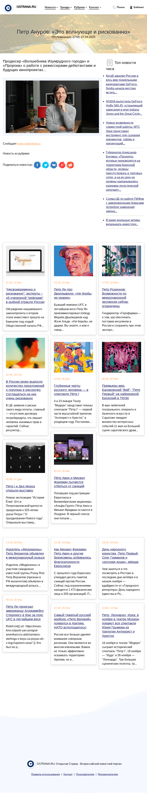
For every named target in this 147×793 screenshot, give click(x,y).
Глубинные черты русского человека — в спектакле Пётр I (71, 390)
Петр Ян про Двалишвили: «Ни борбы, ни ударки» (73, 293)
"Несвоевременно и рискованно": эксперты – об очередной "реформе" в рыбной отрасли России (25, 296)
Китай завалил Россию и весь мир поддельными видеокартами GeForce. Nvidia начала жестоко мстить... (122, 84)
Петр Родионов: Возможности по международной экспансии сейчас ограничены (115, 298)
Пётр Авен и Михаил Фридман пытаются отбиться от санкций (69, 482)
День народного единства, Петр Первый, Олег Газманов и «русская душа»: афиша (120, 556)
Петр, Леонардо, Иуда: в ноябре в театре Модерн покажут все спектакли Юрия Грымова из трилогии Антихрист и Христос (120, 625)
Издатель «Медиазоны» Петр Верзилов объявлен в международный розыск (25, 553)
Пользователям (85, 774)
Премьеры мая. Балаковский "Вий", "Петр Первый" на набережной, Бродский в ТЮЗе (121, 392)
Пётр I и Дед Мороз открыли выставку (20, 488)
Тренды (65, 7)
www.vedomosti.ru (29, 143)
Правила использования (45, 774)
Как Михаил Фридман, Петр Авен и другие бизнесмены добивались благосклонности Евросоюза (72, 558)
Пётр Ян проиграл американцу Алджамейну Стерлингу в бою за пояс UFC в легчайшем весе (25, 613)
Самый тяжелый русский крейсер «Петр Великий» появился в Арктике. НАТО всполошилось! (72, 621)
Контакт (94, 7)
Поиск (120, 7)
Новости (50, 7)
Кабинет (138, 7)
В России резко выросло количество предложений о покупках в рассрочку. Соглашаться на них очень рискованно (25, 390)
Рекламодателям (108, 774)
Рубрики (79, 7)
